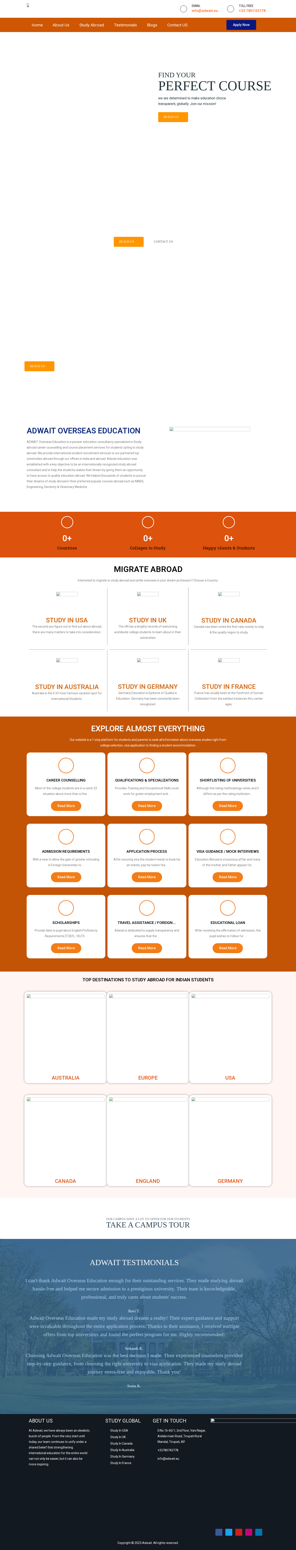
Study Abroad (91, 25)
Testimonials (125, 25)
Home (37, 25)
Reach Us (171, 117)
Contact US (177, 25)
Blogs (152, 25)
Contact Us (163, 241)
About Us (61, 25)
